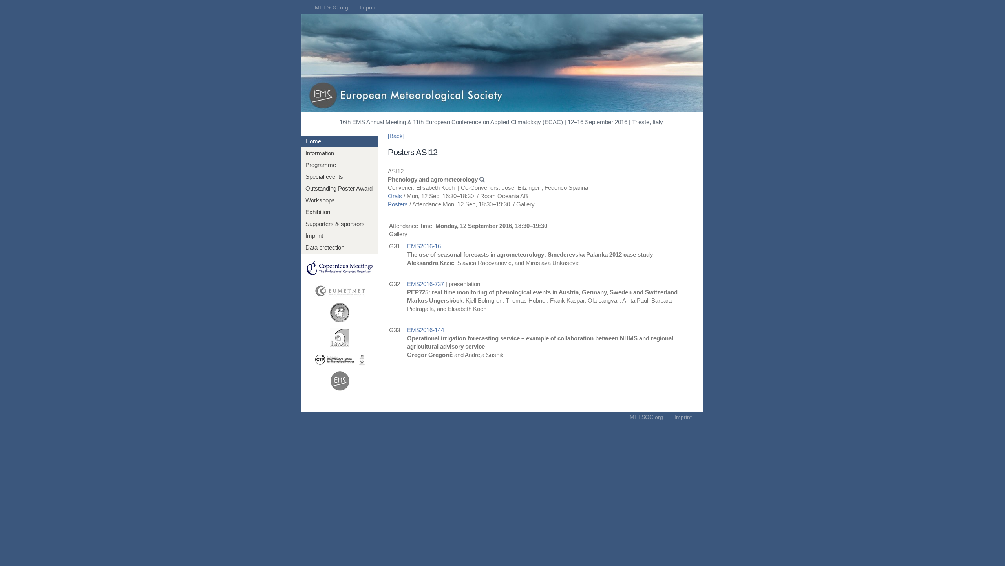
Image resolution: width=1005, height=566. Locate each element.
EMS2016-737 (425, 284)
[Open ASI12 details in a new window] (482, 179)
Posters (398, 204)
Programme (320, 165)
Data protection (324, 247)
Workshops (320, 200)
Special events (324, 176)
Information (319, 153)
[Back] (396, 135)
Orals (395, 196)
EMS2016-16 (424, 246)
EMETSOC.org (329, 7)
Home (313, 141)
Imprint (368, 7)
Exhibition (317, 212)
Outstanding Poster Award (339, 188)
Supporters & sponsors (335, 224)
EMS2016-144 (425, 330)
